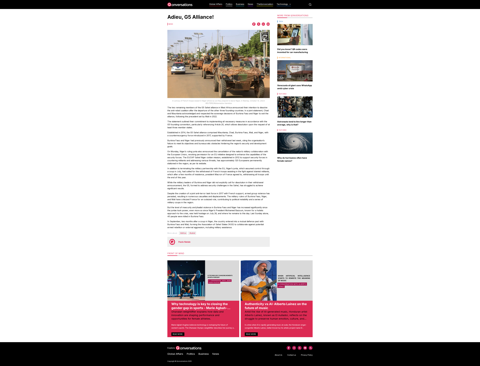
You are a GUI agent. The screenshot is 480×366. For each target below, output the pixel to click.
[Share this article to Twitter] (258, 24)
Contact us (291, 355)
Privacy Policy (307, 355)
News (250, 4)
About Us (278, 355)
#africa (183, 233)
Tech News (284, 9)
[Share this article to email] (268, 24)
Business (240, 4)
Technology (282, 4)
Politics (229, 4)
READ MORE (178, 334)
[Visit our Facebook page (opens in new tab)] (289, 348)
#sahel (192, 233)
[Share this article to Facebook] (254, 24)
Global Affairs (215, 4)
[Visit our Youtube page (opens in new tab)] (305, 348)
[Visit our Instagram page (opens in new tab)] (294, 348)
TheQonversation (265, 4)
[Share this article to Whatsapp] (263, 24)
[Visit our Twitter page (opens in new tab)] (300, 348)
